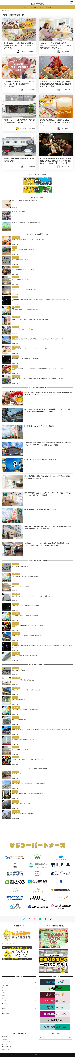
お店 (3, 993)
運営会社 (4, 1044)
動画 (3, 995)
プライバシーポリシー (7, 1041)
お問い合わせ (5, 1013)
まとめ (4, 990)
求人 (3, 1006)
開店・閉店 (5, 985)
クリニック (5, 998)
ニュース (4, 982)
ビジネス (4, 1003)
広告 (3, 1011)
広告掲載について (6, 1047)
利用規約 (4, 1039)
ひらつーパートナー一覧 (8, 943)
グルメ (4, 987)
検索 (70, 1037)
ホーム (4, 980)
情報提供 (4, 1036)
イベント (4, 1000)
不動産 (4, 1008)
